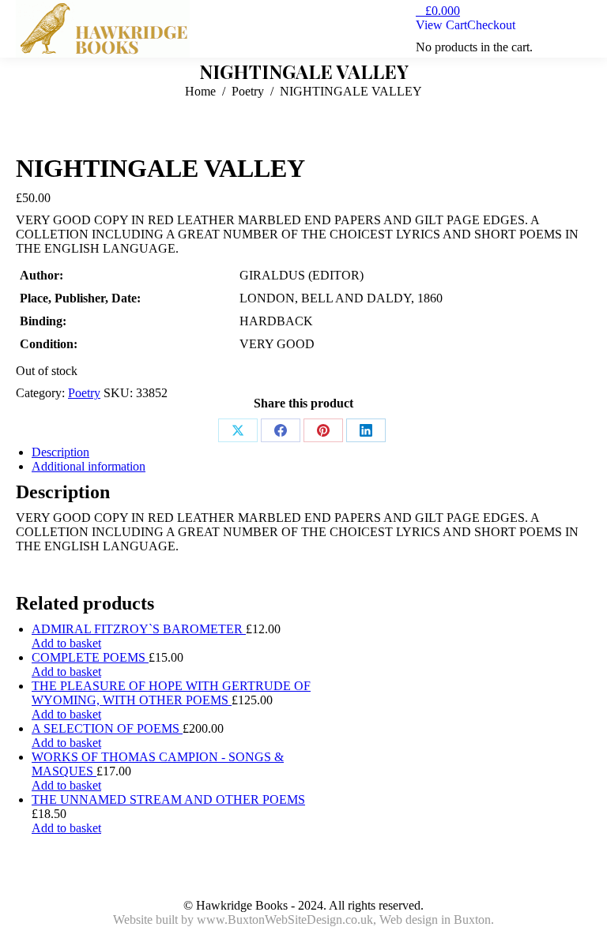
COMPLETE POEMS (90, 657)
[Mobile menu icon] (582, 29)
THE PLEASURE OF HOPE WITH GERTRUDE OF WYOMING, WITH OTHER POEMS (171, 693)
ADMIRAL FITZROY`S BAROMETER (139, 629)
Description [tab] (60, 452)
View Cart (441, 25)
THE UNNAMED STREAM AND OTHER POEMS (168, 799)
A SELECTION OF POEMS (107, 728)
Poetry (84, 393)
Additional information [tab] (88, 466)
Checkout (491, 25)
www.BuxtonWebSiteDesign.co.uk (285, 919)
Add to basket (66, 643)
